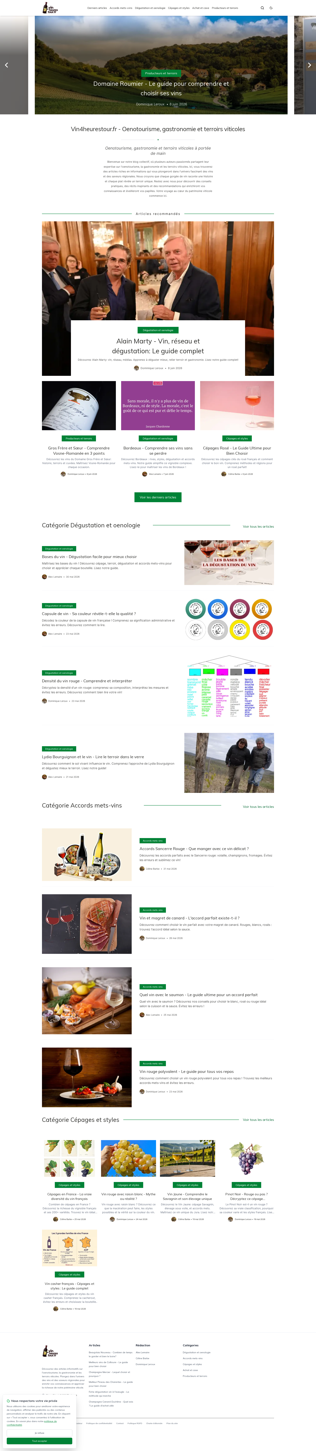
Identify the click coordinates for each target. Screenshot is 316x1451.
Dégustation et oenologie (150, 8)
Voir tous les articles (258, 526)
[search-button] (262, 8)
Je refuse (39, 1432)
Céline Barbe (142, 1358)
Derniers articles (97, 8)
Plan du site (172, 1423)
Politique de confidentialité (99, 1423)
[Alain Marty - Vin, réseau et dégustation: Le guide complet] (158, 298)
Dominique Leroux (145, 1364)
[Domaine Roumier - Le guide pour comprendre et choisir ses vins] (158, 65)
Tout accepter (39, 1440)
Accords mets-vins (121, 8)
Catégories (190, 1345)
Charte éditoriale (154, 1423)
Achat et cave (200, 8)
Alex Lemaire (142, 1352)
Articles (94, 1345)
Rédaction (143, 1345)
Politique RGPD (135, 1423)
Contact (120, 1423)
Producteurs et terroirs (225, 8)
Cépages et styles (179, 8)
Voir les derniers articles (158, 497)
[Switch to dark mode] (271, 8)
